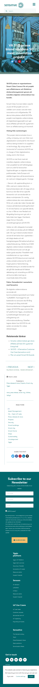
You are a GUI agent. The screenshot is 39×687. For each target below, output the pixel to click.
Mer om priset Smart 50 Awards (22, 355)
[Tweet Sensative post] (13, 457)
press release (14, 392)
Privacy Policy (24, 517)
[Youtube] (20, 660)
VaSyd (9, 395)
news (8, 392)
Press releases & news (13, 383)
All (9, 409)
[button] (34, 4)
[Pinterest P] (25, 660)
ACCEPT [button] (31, 676)
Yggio (8, 386)
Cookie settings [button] (20, 676)
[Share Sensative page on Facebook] (16, 62)
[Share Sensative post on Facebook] (16, 457)
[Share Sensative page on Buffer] (26, 62)
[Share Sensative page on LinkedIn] (23, 62)
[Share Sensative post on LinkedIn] (24, 457)
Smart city (29, 383)
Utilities (28, 392)
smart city (22, 392)
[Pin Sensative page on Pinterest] (19, 62)
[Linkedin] (16, 660)
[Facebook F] (7, 660)
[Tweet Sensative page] (12, 62)
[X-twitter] (12, 660)
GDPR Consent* (11, 511)
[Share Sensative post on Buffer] (27, 457)
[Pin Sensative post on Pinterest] (20, 457)
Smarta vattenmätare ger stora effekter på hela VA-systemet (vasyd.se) (22, 344)
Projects (22, 383)
